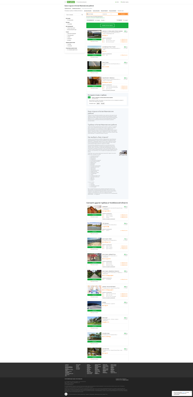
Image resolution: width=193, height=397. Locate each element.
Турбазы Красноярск (89, 371)
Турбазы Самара (105, 368)
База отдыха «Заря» (107, 238)
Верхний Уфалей (104, 10)
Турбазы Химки (89, 373)
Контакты (66, 365)
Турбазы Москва (90, 372)
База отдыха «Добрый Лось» (109, 254)
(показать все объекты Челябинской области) (95, 17)
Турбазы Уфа (105, 364)
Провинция (105, 206)
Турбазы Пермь (97, 371)
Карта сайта (67, 374)
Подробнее (94, 39)
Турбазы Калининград (89, 367)
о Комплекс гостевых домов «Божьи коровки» (104, 97)
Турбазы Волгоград (88, 365)
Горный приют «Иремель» (108, 77)
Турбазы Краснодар (89, 369)
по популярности (90, 20)
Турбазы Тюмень (113, 364)
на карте (126, 20)
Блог (66, 375)
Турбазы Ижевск (113, 365)
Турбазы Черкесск (114, 372)
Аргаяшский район (87, 10)
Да (98, 103)
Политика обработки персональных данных (69, 367)
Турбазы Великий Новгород (98, 367)
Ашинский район (96, 10)
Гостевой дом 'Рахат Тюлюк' (109, 46)
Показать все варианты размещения (108, 90)
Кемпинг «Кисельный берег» (109, 286)
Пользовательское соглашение (68, 372)
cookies (183, 392)
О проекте (67, 364)
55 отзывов (125, 240)
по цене (102, 20)
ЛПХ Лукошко (105, 223)
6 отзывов (125, 272)
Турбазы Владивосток (97, 373)
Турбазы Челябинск (112, 367)
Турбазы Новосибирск (97, 369)
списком (120, 20)
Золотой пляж (105, 348)
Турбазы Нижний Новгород (98, 365)
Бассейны (77, 365)
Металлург (105, 317)
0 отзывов (125, 32)
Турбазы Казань (105, 365)
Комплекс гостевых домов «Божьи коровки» (112, 31)
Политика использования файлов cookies (69, 369)
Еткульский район (112, 10)
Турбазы (77, 366)
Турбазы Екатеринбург (105, 372)
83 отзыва (125, 48)
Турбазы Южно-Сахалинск (105, 370)
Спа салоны (78, 367)
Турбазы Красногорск (113, 371)
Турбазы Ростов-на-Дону (106, 367)
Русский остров (105, 333)
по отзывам (97, 20)
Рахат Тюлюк (105, 62)
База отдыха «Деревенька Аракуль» (110, 271)
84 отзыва (125, 79)
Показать (123, 14)
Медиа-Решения (125, 379)
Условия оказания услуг (69, 373)
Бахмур (104, 302)
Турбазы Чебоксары (112, 369)
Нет (102, 103)
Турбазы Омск (97, 370)
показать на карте (95, 41)
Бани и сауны (78, 364)
